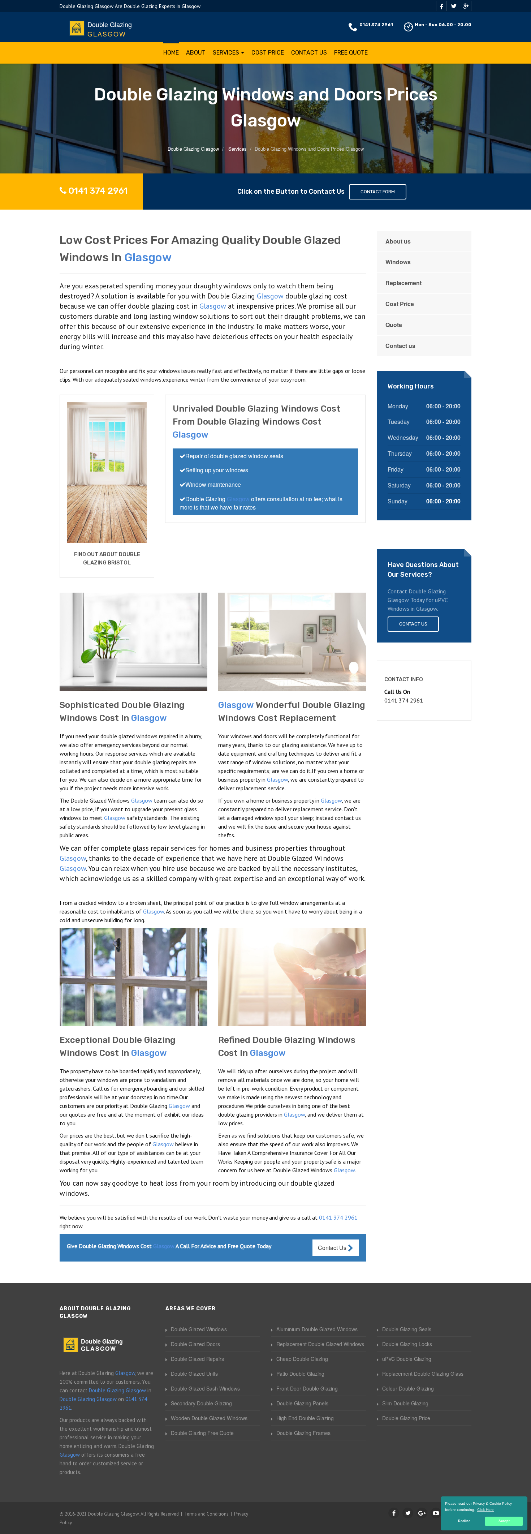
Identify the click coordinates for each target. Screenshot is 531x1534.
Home (171, 52)
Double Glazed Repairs (197, 1358)
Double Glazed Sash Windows (205, 1388)
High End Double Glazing (305, 1418)
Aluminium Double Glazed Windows (317, 1329)
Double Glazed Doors (195, 1344)
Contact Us (309, 52)
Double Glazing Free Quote (202, 1432)
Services (226, 52)
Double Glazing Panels (302, 1403)
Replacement (403, 283)
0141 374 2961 (376, 24)
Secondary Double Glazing (201, 1403)
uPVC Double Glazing (406, 1358)
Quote (393, 325)
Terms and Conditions (206, 1514)
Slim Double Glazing (405, 1403)
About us (398, 241)
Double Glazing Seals (406, 1329)
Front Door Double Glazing (307, 1388)
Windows (398, 262)
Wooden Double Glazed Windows (209, 1418)
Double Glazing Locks (407, 1344)
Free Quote (351, 52)
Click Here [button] (485, 1510)
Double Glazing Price (406, 1418)
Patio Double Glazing (300, 1373)
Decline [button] (464, 1521)
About (196, 52)
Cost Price (267, 52)
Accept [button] (504, 1521)
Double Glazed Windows (199, 1329)
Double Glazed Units (194, 1373)
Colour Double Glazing (408, 1388)
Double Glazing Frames (303, 1432)
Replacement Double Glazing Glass (422, 1373)
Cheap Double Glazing (302, 1358)
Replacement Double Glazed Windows (320, 1344)
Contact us (400, 345)
